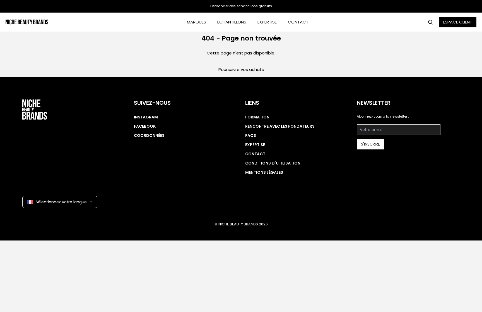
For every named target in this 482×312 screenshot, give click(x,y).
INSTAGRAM (146, 117)
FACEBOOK (145, 126)
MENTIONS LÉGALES (264, 172)
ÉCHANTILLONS (231, 22)
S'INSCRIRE (370, 144)
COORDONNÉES (149, 135)
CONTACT (298, 22)
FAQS (250, 135)
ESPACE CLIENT (457, 22)
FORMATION (257, 117)
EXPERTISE (267, 22)
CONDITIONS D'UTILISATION (272, 163)
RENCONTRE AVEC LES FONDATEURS (280, 126)
